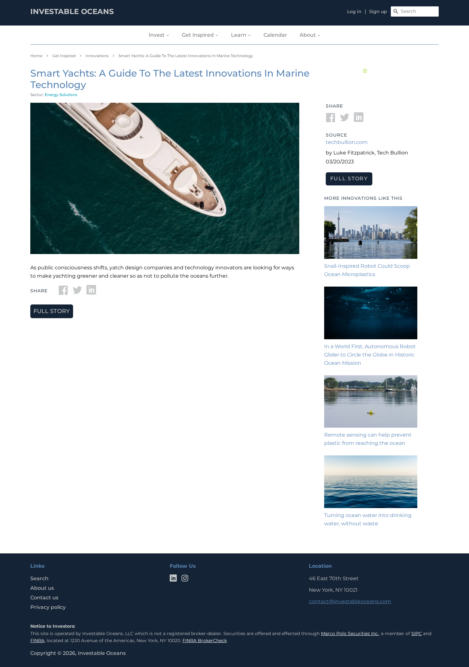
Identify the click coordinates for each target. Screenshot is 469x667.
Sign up (378, 11)
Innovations (97, 55)
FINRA (37, 640)
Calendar (275, 35)
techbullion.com (347, 142)
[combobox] (415, 11)
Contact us (44, 598)
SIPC (416, 633)
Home (36, 55)
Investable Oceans (102, 653)
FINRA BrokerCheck (204, 640)
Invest (157, 35)
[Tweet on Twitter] (77, 292)
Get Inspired (198, 35)
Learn (239, 35)
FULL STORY (52, 311)
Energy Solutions (61, 94)
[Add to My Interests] (365, 71)
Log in (354, 11)
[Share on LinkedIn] (91, 292)
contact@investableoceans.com (350, 601)
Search (39, 578)
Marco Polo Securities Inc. (350, 633)
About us (42, 588)
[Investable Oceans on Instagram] (184, 579)
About (308, 35)
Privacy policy (48, 607)
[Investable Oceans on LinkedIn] (173, 579)
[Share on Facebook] (63, 292)
